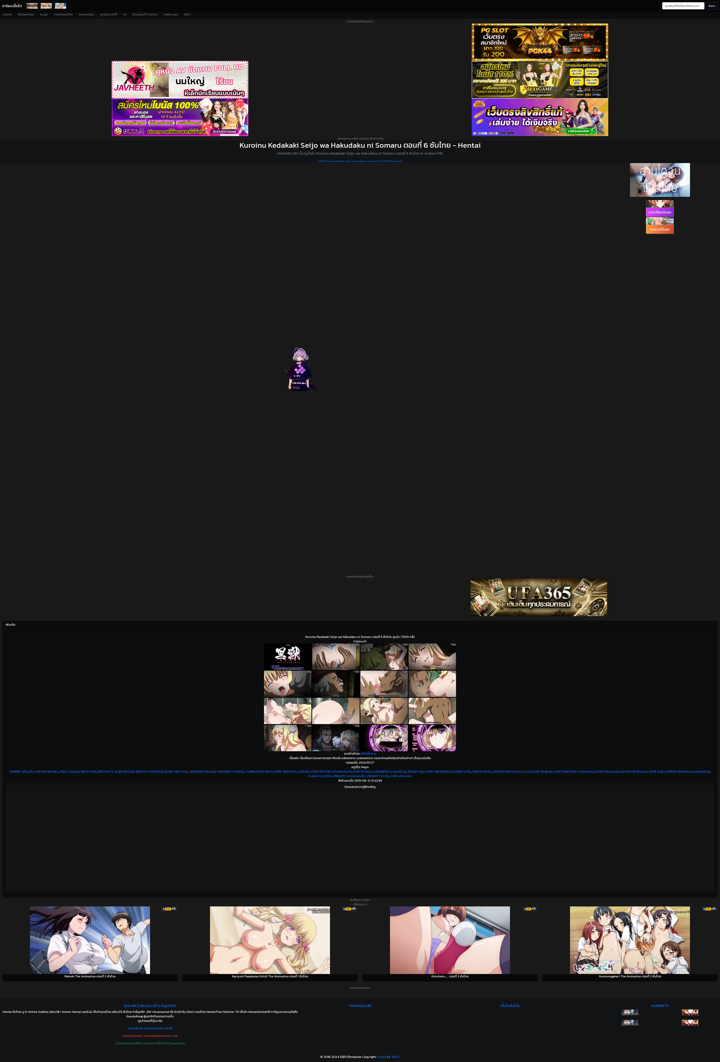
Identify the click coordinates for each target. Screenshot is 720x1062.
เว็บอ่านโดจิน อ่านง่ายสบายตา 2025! (150, 1028)
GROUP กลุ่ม (415, 771)
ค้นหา (711, 6)
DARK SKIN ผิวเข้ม (286, 771)
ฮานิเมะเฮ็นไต (12, 6)
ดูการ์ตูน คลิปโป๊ (108, 15)
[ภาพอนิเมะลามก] (60, 6)
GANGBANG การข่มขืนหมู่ (389, 771)
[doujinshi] (46, 6)
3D (124, 15)
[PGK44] (540, 42)
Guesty (382, 1056)
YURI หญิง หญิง (401, 776)
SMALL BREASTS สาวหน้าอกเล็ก (344, 776)
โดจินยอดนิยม (86, 15)
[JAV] (180, 80)
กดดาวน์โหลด (660, 229)
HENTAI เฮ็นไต (481, 771)
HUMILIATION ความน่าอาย (509, 771)
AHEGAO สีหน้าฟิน (46, 771)
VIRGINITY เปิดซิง (377, 776)
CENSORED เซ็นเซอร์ (202, 771)
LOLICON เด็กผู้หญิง (540, 771)
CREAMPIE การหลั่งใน (230, 771)
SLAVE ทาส (315, 776)
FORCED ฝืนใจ (363, 771)
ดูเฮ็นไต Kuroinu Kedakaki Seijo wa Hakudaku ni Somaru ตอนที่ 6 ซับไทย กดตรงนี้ (360, 161)
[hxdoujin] (630, 1023)
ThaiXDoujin (170, 15)
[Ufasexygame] (180, 117)
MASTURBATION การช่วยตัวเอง (574, 771)
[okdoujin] (630, 1012)
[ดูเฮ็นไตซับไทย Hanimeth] (690, 1012)
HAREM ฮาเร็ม (462, 771)
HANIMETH (660, 1006)
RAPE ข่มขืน (657, 771)
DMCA (187, 15)
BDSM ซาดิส (89, 771)
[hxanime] (690, 1023)
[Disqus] (360, 840)
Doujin (44, 15)
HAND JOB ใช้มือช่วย (438, 771)
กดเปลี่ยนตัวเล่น (660, 212)
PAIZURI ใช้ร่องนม (636, 771)
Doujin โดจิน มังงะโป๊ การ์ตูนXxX (150, 1006)
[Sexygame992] (540, 80)
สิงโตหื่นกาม (368, 753)
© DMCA (394, 1056)
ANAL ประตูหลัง (70, 771)
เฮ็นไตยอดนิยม (26, 15)
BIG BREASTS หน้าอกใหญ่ (147, 771)
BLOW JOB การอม (176, 771)
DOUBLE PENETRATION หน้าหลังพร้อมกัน (326, 771)
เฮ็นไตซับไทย (510, 1006)
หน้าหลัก (7, 15)
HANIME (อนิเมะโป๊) (21, 771)
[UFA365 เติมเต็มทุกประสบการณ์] (539, 597)
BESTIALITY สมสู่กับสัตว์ (113, 771)
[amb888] (540, 117)
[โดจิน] (32, 6)
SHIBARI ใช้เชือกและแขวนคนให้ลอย (688, 771)
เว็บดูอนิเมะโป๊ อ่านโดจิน (144, 15)
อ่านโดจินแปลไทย (63, 15)
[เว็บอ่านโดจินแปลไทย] (660, 180)
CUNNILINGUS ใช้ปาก (259, 771)
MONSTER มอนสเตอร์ (609, 771)
